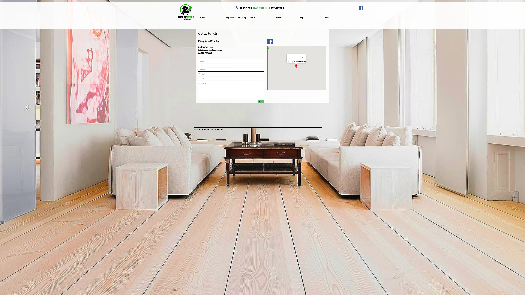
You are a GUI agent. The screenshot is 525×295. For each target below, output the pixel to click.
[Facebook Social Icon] (361, 8)
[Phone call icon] (237, 7)
